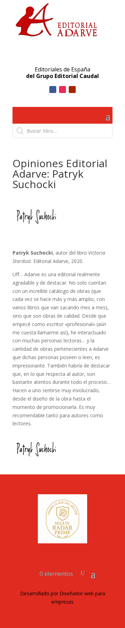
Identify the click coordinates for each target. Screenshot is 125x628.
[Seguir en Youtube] (72, 89)
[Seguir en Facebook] (52, 89)
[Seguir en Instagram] (62, 89)
